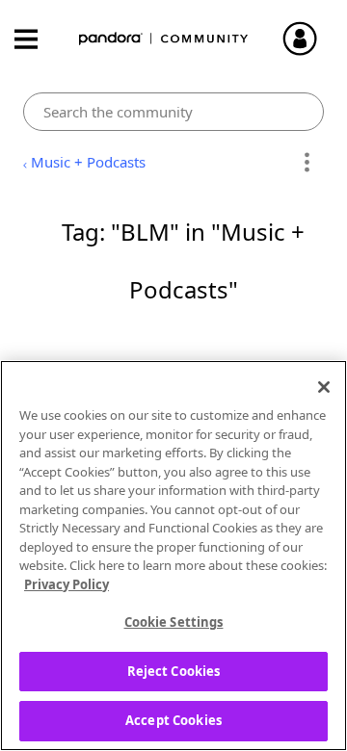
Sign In (308, 38)
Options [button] (306, 162)
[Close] (324, 387)
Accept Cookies (173, 720)
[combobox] (173, 111)
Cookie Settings (174, 622)
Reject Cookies (174, 671)
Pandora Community (164, 39)
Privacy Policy (66, 584)
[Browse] (35, 39)
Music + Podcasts (88, 161)
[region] (173, 555)
